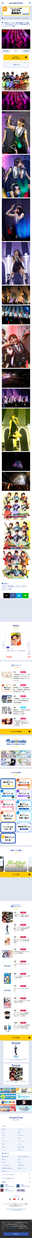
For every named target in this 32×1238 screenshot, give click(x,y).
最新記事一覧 (5, 1156)
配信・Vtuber (21, 1147)
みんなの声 (20, 1135)
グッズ (3, 1138)
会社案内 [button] (4, 1182)
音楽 (3, 1144)
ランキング (20, 1129)
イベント (4, 589)
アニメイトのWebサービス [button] (8, 1178)
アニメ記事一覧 (5, 1165)
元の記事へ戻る (16, 64)
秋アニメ (4, 1162)
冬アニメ (20, 1162)
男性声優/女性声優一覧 (7, 1168)
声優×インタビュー (22, 1168)
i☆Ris (4, 586)
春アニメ (4, 1159)
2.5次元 (4, 1147)
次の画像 (25, 51)
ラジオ (3, 1135)
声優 (10, 589)
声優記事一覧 (21, 1165)
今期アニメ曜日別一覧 (23, 1156)
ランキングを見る (16, 731)
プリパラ (18, 586)
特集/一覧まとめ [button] (5, 1153)
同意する (16, 1234)
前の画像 (7, 51)
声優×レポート (5, 1171)
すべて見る (16, 1037)
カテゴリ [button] (4, 1126)
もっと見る (16, 874)
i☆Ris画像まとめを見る (16, 57)
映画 (19, 1138)
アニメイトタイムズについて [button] (8, 1174)
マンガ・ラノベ (5, 1141)
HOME (3, 1129)
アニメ (3, 1132)
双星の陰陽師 (10, 586)
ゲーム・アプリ (21, 1141)
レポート (24, 586)
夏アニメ (20, 1159)
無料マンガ (20, 1150)
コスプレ (20, 1144)
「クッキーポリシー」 (11, 1228)
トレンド (4, 1150)
